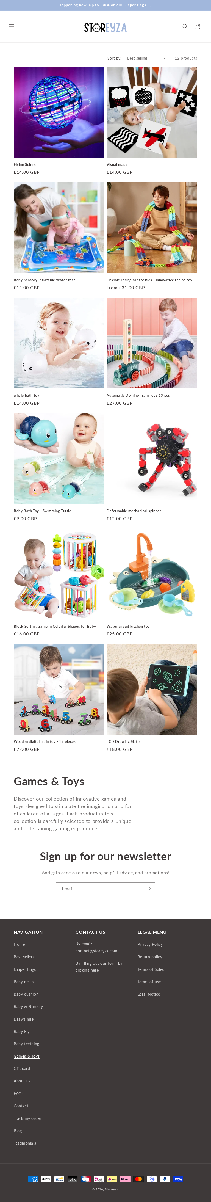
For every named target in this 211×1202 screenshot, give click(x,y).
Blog (18, 1130)
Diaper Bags (25, 969)
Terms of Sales (151, 969)
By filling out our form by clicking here (99, 966)
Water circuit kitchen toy (128, 626)
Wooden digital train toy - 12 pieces (45, 741)
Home (19, 944)
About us (22, 1081)
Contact (21, 1106)
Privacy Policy (150, 944)
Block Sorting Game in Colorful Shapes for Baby (55, 626)
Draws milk (24, 1019)
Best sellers (24, 957)
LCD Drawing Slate (123, 741)
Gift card (22, 1068)
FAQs (18, 1093)
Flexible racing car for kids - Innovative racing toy (149, 280)
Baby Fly (22, 1031)
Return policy (150, 957)
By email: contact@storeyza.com (96, 947)
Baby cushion (26, 994)
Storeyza (111, 1189)
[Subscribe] (149, 888)
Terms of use (149, 981)
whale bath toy (26, 395)
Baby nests (24, 981)
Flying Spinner (26, 164)
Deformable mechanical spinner (134, 511)
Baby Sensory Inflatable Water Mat (44, 280)
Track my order (27, 1118)
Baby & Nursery (28, 1006)
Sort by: (114, 58)
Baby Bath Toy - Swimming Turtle (42, 511)
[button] (11, 27)
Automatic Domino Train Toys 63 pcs (138, 395)
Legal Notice (149, 994)
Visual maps (117, 164)
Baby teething (26, 1043)
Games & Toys (27, 1056)
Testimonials (25, 1143)
